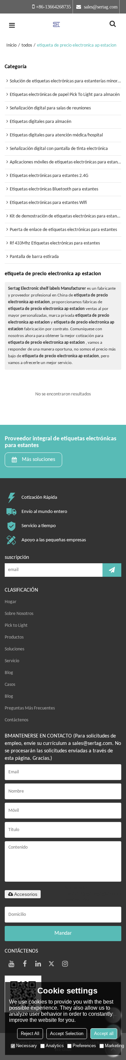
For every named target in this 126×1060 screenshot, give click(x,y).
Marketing (114, 1045)
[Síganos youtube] (11, 964)
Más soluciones (38, 459)
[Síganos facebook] (25, 964)
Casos (10, 684)
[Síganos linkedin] (38, 964)
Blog (9, 672)
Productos (14, 637)
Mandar (63, 933)
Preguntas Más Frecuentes (30, 708)
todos (27, 45)
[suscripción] (112, 570)
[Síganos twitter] (51, 964)
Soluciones (14, 649)
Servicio (12, 661)
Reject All (30, 1033)
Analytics (55, 1045)
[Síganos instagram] (65, 964)
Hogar (10, 601)
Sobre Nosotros (19, 613)
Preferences (84, 1045)
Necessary (26, 1045)
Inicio (11, 45)
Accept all (104, 1033)
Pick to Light (16, 625)
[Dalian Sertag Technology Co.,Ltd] (63, 25)
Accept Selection (66, 1033)
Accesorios (25, 894)
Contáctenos (16, 720)
